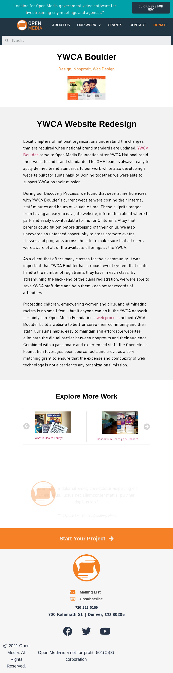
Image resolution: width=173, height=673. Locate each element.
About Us (61, 25)
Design (64, 68)
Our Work (86, 25)
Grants (115, 25)
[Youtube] (105, 631)
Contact (138, 25)
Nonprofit (82, 68)
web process (108, 317)
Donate (160, 25)
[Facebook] (67, 631)
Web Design (104, 68)
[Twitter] (86, 631)
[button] (151, 8)
